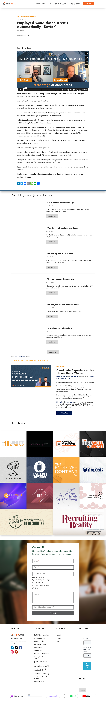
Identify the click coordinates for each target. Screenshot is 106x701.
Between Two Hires (39, 638)
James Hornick (22, 35)
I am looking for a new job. (42, 580)
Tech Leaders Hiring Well (41, 666)
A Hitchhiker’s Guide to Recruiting (41, 677)
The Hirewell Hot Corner (41, 654)
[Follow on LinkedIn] (12, 647)
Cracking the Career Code (40, 657)
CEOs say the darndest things (60, 202)
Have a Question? (41, 4)
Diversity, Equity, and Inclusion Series (40, 670)
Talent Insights (38, 648)
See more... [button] (53, 352)
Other (36, 588)
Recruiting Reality (39, 651)
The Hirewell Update (40, 644)
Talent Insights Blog (26, 16)
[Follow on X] (16, 647)
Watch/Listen (65, 413)
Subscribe (88, 4)
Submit (53, 613)
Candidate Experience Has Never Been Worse (75, 371)
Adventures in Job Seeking (41, 674)
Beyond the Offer (39, 641)
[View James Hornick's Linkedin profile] (28, 35)
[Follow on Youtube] (16, 652)
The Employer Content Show (40, 662)
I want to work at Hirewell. (42, 585)
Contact (58, 638)
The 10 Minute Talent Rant (41, 635)
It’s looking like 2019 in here (60, 253)
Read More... (52, 216)
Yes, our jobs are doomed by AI (61, 279)
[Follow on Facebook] (20, 647)
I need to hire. (38, 582)
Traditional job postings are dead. (62, 228)
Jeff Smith (74, 376)
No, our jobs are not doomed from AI (63, 304)
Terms (58, 641)
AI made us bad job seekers (59, 328)
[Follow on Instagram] (12, 652)
